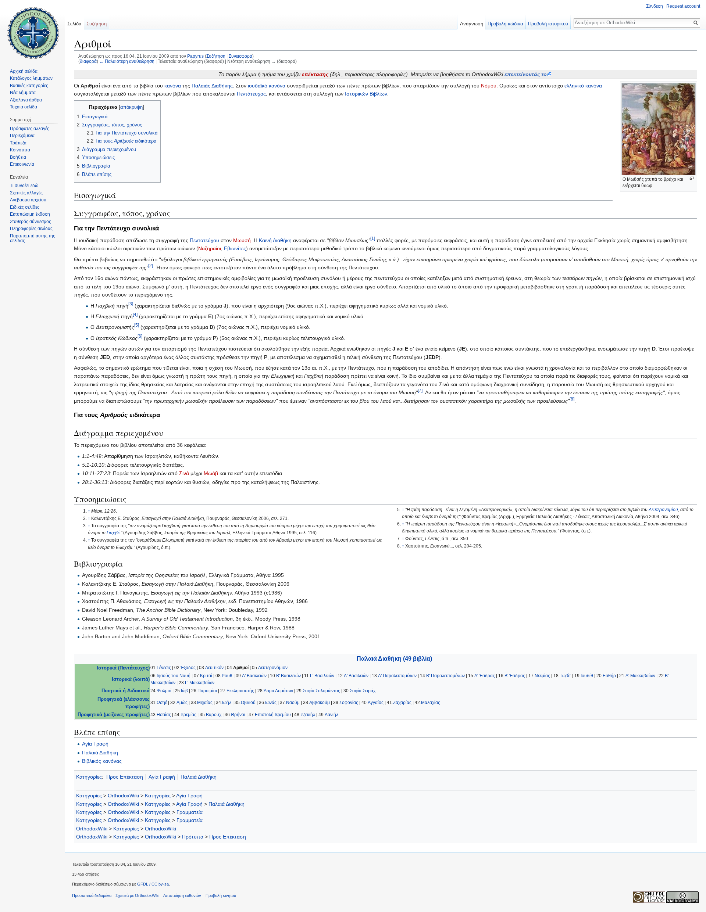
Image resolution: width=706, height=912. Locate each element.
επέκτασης (315, 74)
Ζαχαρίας (402, 702)
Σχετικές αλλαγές (26, 192)
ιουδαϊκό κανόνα (266, 86)
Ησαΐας (164, 714)
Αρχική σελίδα (24, 71)
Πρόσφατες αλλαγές (29, 128)
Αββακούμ (319, 702)
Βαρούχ (213, 714)
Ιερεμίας (188, 714)
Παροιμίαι (207, 690)
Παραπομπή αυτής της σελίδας (32, 238)
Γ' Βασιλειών (322, 675)
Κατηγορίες (89, 777)
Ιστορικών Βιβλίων (366, 94)
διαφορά (88, 61)
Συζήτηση (215, 56)
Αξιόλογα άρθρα (26, 100)
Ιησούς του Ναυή (173, 675)
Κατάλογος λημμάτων (31, 78)
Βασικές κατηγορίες (29, 85)
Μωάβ (211, 473)
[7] (420, 390)
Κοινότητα (20, 149)
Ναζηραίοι (209, 248)
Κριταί (206, 675)
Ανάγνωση (471, 23)
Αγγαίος (376, 702)
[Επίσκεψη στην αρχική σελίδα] (32, 29)
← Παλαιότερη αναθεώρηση (126, 61)
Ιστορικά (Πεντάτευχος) (123, 668)
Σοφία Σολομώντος (321, 690)
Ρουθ (227, 675)
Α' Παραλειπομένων (397, 675)
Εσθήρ (609, 675)
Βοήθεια (18, 157)
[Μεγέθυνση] (692, 178)
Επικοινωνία (22, 164)
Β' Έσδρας (514, 675)
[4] (135, 314)
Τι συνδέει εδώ (24, 185)
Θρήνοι (238, 714)
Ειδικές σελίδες (24, 207)
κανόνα (172, 86)
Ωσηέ (162, 702)
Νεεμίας (542, 675)
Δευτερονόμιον (273, 667)
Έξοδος (188, 667)
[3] (130, 303)
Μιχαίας (205, 702)
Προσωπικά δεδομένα (91, 895)
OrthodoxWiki (123, 795)
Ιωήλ (226, 702)
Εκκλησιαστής (240, 690)
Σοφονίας (348, 702)
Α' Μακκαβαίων (640, 675)
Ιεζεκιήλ (307, 714)
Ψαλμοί (164, 690)
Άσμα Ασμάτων (278, 690)
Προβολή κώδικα (505, 23)
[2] (150, 265)
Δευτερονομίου (663, 509)
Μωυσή (242, 240)
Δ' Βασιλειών (356, 675)
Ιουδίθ (587, 675)
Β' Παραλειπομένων (445, 675)
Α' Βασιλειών (254, 675)
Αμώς (182, 702)
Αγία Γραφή (95, 744)
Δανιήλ (331, 714)
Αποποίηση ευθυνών (182, 895)
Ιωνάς (271, 702)
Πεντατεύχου (204, 240)
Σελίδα (74, 23)
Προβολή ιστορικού (548, 23)
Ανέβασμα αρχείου (28, 199)
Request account (683, 6)
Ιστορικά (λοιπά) (131, 679)
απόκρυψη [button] (131, 107)
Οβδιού (248, 702)
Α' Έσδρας (484, 675)
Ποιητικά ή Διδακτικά (125, 690)
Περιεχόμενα (22, 135)
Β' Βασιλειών (288, 675)
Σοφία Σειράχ (362, 690)
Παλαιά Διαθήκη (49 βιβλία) (394, 659)
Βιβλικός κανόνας (102, 761)
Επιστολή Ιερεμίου (273, 714)
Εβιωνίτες (235, 248)
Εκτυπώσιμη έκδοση (30, 214)
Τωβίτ (565, 675)
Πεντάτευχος (251, 94)
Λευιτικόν (214, 667)
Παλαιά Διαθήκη (100, 752)
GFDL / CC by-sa (153, 884)
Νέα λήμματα (23, 92)
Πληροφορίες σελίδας (31, 228)
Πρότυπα (192, 837)
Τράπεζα (18, 143)
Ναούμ (293, 702)
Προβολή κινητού (221, 895)
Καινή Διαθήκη (275, 240)
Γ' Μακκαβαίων (199, 682)
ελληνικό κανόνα (583, 86)
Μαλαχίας (430, 702)
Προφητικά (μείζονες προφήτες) (114, 714)
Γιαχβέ (113, 532)
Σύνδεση (654, 6)
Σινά (184, 473)
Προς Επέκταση (124, 777)
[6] (140, 336)
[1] (372, 238)
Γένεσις (164, 667)
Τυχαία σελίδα (23, 106)
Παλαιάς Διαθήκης (212, 86)
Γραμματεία (189, 812)
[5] (136, 325)
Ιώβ (184, 690)
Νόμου (488, 86)
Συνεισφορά (240, 56)
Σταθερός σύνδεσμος (30, 221)
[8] (572, 398)
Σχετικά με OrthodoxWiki (137, 895)
